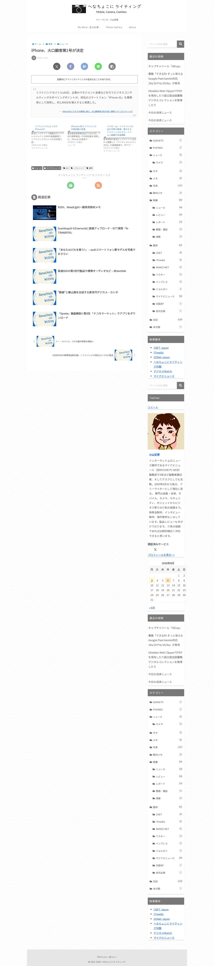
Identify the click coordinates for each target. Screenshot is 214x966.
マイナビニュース (53, 168)
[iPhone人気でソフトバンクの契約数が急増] (85, 134)
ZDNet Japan (162, 357)
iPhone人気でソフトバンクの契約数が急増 (84, 128)
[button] (112, 66)
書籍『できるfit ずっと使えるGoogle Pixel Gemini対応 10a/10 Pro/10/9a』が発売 (165, 78)
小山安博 (154, 454)
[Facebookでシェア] (70, 66)
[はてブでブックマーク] (84, 66)
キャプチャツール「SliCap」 (165, 66)
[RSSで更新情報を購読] (98, 185)
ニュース (38, 168)
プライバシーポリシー (107, 957)
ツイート (153, 407)
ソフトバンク (78, 168)
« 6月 (152, 607)
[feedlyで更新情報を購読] (70, 185)
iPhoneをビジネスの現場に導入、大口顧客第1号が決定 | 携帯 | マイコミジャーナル (98, 111)
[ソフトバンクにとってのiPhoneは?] (49, 136)
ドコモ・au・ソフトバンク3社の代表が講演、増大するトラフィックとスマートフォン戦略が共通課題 (120, 130)
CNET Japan (161, 348)
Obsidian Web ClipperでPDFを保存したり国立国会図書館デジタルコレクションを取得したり (165, 98)
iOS (67, 168)
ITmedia (158, 352)
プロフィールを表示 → (161, 555)
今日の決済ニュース (160, 112)
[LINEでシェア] (98, 66)
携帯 (90, 168)
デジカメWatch (163, 371)
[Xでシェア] (56, 66)
